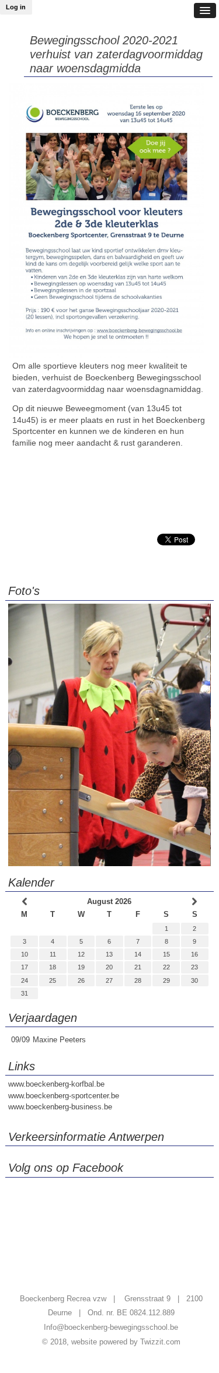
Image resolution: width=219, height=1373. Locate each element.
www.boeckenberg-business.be (60, 1106)
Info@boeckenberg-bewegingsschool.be (111, 1327)
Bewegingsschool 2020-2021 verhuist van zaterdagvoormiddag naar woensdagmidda (116, 54)
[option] (109, 735)
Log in (16, 6)
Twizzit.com (160, 1341)
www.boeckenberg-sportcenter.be (63, 1095)
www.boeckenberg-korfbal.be (56, 1084)
